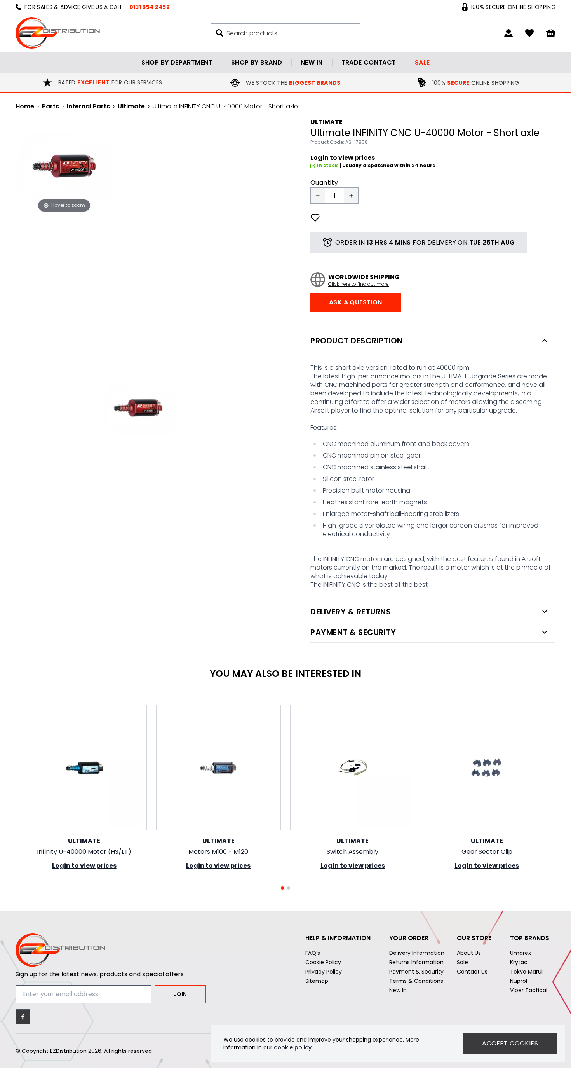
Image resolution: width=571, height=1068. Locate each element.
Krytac (518, 962)
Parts (50, 106)
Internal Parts (88, 106)
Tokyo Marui (526, 971)
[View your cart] (550, 33)
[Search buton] (219, 33)
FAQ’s (312, 953)
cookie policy (293, 1047)
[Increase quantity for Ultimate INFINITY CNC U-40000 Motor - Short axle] (351, 195)
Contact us (472, 971)
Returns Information (416, 962)
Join (180, 994)
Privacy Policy (323, 971)
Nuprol (518, 981)
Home (25, 106)
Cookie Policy (323, 962)
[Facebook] (23, 1017)
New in (311, 62)
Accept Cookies (510, 1043)
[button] (282, 888)
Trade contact (368, 62)
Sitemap (316, 981)
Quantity (324, 182)
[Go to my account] (508, 33)
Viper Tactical (528, 990)
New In (398, 990)
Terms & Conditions (416, 981)
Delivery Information (416, 953)
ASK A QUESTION (355, 302)
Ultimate (131, 106)
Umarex (520, 953)
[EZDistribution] (58, 33)
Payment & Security (416, 971)
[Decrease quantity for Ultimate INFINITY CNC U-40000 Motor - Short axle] (317, 195)
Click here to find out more (358, 284)
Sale (422, 62)
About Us (469, 953)
